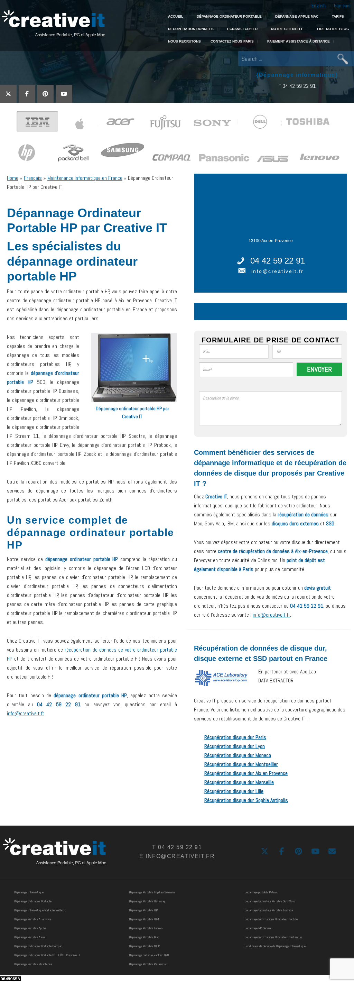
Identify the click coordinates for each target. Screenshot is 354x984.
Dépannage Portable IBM (144, 919)
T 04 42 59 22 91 (297, 86)
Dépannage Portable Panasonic (148, 964)
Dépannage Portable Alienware (32, 919)
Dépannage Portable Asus (29, 937)
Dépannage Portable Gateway (147, 901)
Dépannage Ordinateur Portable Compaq (38, 946)
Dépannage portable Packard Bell (149, 955)
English (318, 5)
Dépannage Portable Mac (144, 937)
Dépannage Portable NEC (144, 946)
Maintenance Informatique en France (84, 178)
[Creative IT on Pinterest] (45, 94)
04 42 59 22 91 (277, 260)
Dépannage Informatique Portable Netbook (40, 910)
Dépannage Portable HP (143, 910)
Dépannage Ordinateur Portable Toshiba (268, 910)
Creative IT (52, 24)
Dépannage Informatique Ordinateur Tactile (271, 919)
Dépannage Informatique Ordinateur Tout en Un (273, 937)
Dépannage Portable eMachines (33, 964)
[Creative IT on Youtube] (64, 94)
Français (342, 5)
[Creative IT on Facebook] (27, 94)
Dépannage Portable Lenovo (145, 928)
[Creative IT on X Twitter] (8, 94)
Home (12, 178)
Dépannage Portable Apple (30, 928)
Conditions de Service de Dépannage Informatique (275, 946)
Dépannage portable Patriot (261, 892)
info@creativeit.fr (25, 713)
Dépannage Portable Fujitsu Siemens (152, 892)
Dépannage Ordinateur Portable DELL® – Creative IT (47, 955)
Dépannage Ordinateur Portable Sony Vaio (269, 901)
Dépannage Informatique (29, 892)
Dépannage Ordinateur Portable (33, 901)
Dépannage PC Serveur (257, 928)
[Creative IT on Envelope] (332, 851)
